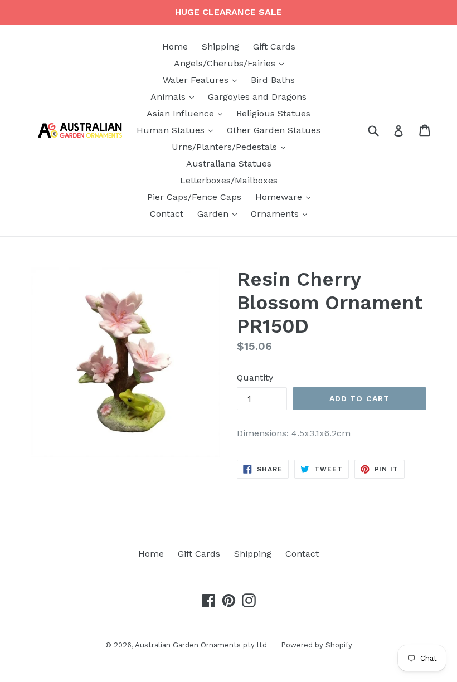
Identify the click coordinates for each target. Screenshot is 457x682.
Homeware (285, 196)
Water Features (202, 79)
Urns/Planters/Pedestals (231, 146)
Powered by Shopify (316, 645)
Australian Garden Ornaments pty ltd (201, 645)
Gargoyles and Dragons (257, 96)
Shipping (220, 46)
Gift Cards (274, 46)
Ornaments (282, 213)
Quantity (255, 377)
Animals (175, 96)
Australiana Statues (228, 163)
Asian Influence (187, 113)
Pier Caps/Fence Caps (194, 197)
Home (175, 46)
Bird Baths (273, 80)
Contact (166, 213)
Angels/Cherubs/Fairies (231, 63)
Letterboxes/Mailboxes (229, 180)
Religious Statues (273, 113)
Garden (219, 213)
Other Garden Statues (273, 130)
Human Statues (177, 129)
